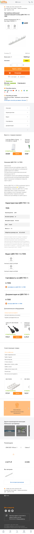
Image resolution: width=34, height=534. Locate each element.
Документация (9, 125)
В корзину (18, 73)
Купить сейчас (17, 69)
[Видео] (8, 26)
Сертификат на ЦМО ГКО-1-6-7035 (17, 287)
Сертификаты (9, 121)
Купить (17, 153)
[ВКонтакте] (6, 511)
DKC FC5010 (9, 379)
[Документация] (14, 26)
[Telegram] (9, 511)
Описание (8, 108)
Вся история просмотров (17, 482)
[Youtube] (12, 511)
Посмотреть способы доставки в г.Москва (15, 100)
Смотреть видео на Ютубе (11, 263)
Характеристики (10, 112)
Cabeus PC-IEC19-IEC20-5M (12, 323)
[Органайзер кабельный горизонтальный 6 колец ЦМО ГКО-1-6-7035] (8, 475)
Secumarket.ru (21, 519)
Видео (7, 116)
